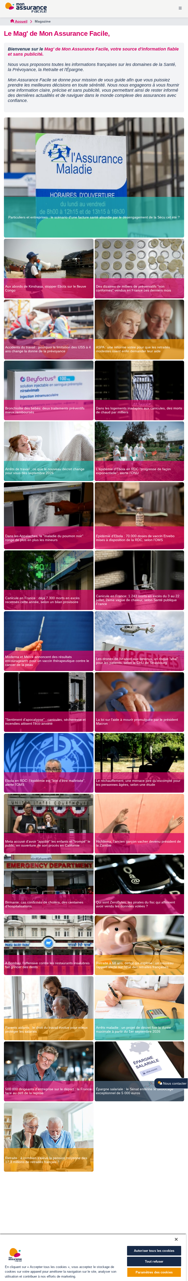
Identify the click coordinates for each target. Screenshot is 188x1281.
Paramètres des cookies (154, 1272)
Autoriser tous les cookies (154, 1251)
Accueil (20, 21)
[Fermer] (176, 1239)
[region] (93, 1257)
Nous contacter (174, 1083)
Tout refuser (154, 1261)
